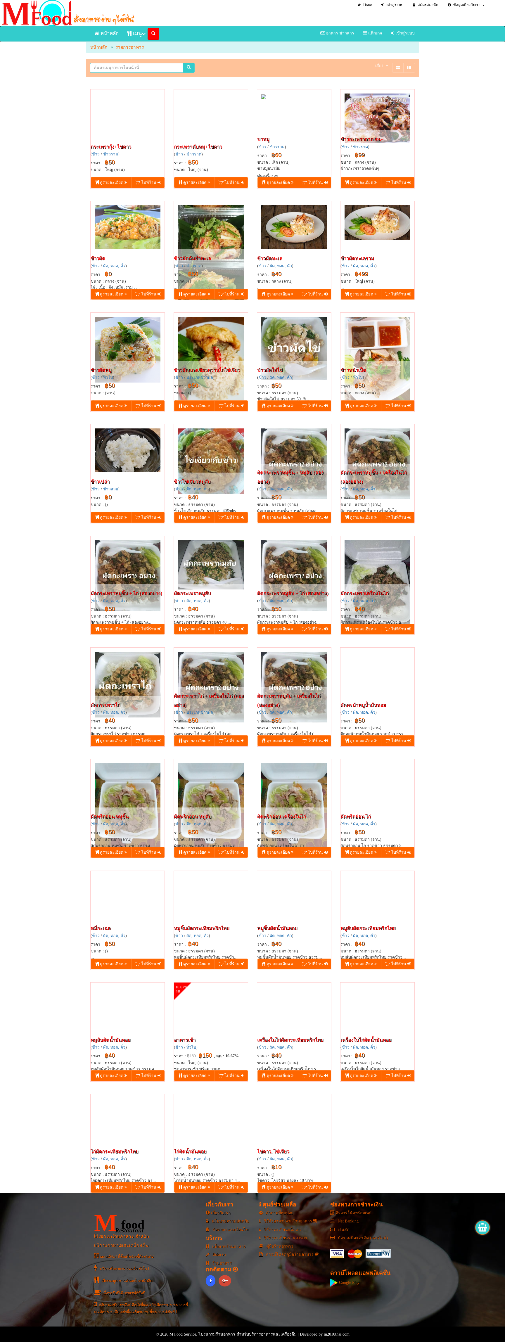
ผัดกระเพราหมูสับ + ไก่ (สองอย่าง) (292, 593)
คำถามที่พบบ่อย (279, 1213)
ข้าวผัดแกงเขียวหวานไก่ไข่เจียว (207, 370)
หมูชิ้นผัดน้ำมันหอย (277, 928)
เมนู (137, 34)
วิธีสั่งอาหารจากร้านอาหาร (288, 1221)
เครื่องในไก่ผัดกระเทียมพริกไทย (290, 1040)
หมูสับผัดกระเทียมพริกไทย (368, 928)
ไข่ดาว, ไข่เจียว (273, 1151)
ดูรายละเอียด (111, 182)
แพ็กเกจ (374, 33)
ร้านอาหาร (221, 1263)
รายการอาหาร (129, 47)
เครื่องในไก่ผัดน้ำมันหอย (366, 1040)
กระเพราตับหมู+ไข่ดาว (198, 147)
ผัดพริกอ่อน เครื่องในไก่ (281, 816)
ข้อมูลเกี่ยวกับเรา (466, 5)
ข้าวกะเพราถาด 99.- (361, 139)
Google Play (348, 1282)
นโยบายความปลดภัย (229, 1221)
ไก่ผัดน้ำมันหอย (190, 1151)
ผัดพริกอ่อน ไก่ (355, 816)
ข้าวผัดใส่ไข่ (270, 370)
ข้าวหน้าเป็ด (353, 370)
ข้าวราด (110, 154)
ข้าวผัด (98, 258)
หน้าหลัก (109, 33)
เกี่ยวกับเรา (220, 1213)
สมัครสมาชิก (427, 5)
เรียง (379, 65)
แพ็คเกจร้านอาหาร (228, 1246)
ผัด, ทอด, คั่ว (114, 266)
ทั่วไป (108, 377)
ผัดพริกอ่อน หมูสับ (193, 816)
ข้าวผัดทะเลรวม (357, 258)
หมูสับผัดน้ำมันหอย (111, 1040)
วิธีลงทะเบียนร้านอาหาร (285, 1238)
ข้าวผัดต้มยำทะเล (192, 258)
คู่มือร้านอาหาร (279, 1246)
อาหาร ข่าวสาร (339, 33)
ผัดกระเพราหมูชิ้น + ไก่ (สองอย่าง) (126, 593)
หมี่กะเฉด (101, 928)
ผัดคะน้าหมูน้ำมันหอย (363, 705)
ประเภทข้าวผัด (199, 377)
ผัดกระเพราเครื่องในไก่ (364, 593)
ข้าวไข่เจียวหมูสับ (192, 482)
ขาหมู (263, 139)
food (119, 1223)
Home (367, 5)
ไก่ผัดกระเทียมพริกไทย (115, 1151)
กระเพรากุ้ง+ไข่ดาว (111, 147)
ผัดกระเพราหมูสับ (192, 593)
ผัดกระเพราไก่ (105, 705)
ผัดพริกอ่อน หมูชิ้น (110, 816)
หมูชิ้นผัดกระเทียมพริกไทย (201, 928)
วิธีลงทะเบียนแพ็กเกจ (282, 1229)
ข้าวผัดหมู (101, 370)
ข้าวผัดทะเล (269, 258)
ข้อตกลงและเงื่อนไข (230, 1229)
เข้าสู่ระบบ (394, 5)
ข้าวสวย (110, 489)
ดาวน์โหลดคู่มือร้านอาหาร (290, 1254)
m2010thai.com (337, 1334)
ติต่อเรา (218, 1255)
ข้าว (96, 154)
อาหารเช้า (185, 1040)
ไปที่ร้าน (149, 182)
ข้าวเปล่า (100, 482)
